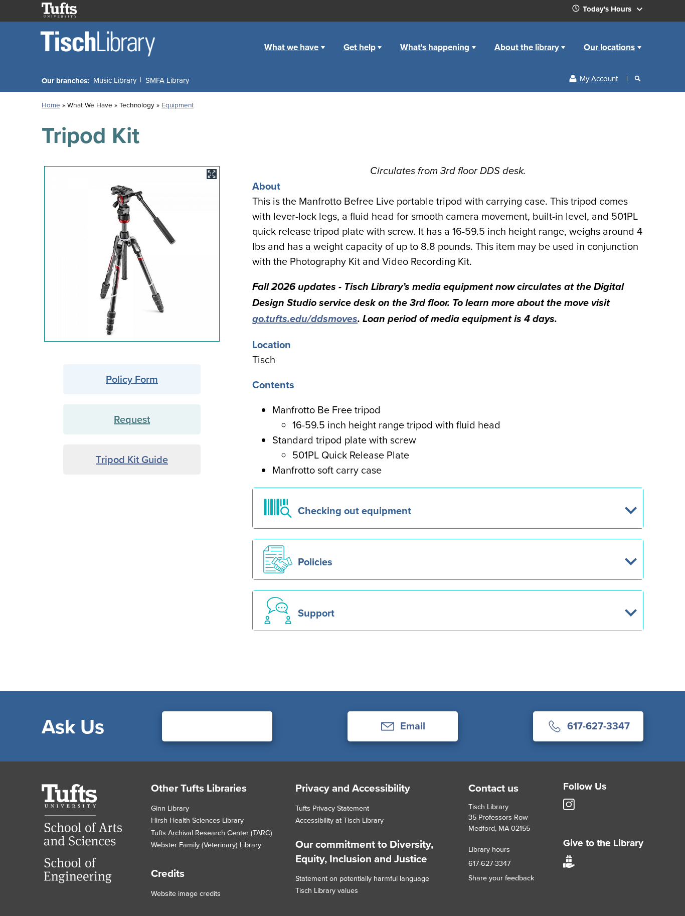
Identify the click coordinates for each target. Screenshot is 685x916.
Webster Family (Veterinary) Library (206, 844)
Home (51, 104)
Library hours (489, 849)
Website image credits (186, 893)
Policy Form (132, 379)
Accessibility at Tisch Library (339, 820)
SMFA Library (167, 79)
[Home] (98, 56)
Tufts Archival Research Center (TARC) (211, 832)
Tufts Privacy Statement (332, 808)
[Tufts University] (82, 879)
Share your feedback (501, 877)
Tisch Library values (326, 890)
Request (132, 419)
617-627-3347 (489, 863)
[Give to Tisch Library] (569, 865)
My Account (599, 78)
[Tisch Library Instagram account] (569, 807)
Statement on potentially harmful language (362, 878)
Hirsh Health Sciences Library (197, 820)
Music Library (114, 79)
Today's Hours (608, 9)
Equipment (177, 104)
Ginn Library (170, 808)
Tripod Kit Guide (132, 459)
